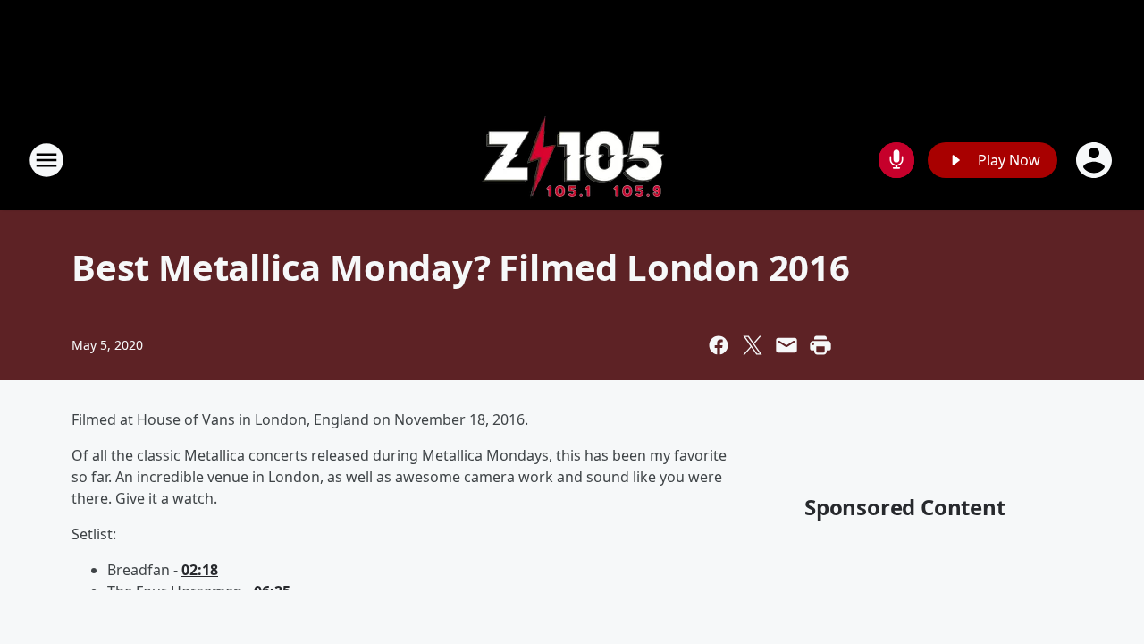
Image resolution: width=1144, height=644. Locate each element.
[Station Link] (572, 160)
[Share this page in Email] (786, 345)
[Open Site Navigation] (46, 160)
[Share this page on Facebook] (718, 345)
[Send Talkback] (896, 160)
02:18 (199, 570)
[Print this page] (820, 345)
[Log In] (1095, 160)
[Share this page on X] (752, 345)
